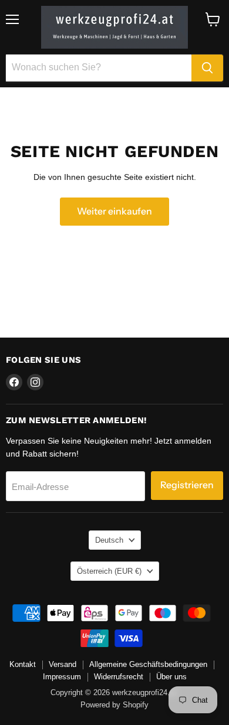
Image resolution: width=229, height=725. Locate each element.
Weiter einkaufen (114, 211)
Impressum (62, 676)
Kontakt (22, 664)
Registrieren (187, 485)
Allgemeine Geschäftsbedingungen (148, 664)
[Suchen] (207, 68)
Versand (62, 664)
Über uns (171, 676)
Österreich (109, 571)
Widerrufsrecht (118, 676)
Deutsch (109, 540)
